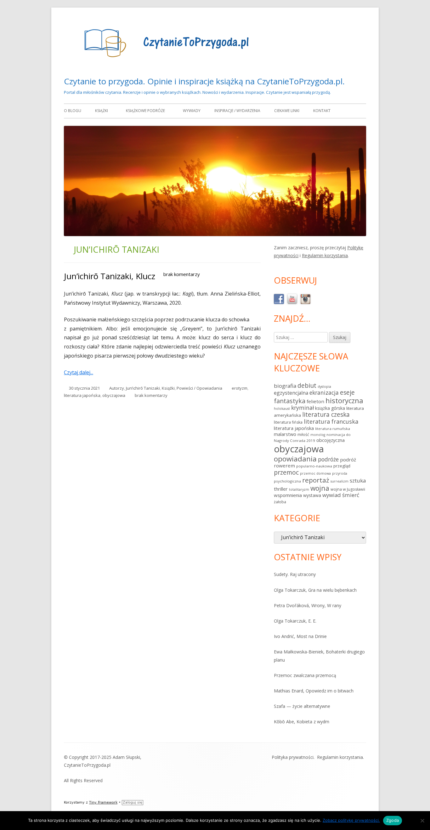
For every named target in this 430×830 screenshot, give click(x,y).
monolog (317, 434)
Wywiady (192, 110)
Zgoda (392, 820)
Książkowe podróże (145, 110)
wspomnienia (288, 495)
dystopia (324, 386)
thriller (281, 489)
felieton (315, 401)
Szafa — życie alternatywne (302, 706)
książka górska (330, 408)
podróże (328, 459)
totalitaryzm (299, 489)
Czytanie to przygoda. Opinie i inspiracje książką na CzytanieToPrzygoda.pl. (204, 81)
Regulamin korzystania (325, 255)
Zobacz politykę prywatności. (351, 820)
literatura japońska (82, 395)
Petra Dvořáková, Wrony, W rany (307, 605)
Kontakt (322, 110)
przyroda (339, 473)
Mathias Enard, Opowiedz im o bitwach (314, 691)
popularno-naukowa (314, 466)
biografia (285, 385)
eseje (347, 392)
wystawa (312, 495)
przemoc (286, 472)
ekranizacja (324, 392)
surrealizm (339, 481)
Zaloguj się (132, 802)
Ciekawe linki (286, 110)
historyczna (344, 400)
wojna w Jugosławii (348, 489)
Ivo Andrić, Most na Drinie (300, 636)
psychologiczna (287, 481)
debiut (306, 385)
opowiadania (295, 458)
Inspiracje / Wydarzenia (237, 110)
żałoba (280, 502)
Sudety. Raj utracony (295, 574)
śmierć (350, 495)
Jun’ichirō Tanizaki (143, 388)
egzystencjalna (291, 392)
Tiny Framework (103, 802)
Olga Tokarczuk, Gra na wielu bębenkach (315, 590)
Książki (101, 110)
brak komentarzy (181, 274)
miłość (303, 434)
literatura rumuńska (332, 428)
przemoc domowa (315, 473)
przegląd (341, 466)
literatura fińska (288, 422)
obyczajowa (113, 395)
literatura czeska (326, 414)
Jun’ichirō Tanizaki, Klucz (109, 276)
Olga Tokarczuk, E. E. (295, 621)
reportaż (315, 480)
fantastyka (289, 401)
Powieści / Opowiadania (199, 388)
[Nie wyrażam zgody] (422, 820)
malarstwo (285, 434)
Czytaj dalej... (81, 372)
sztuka (358, 480)
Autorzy (116, 388)
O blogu (72, 110)
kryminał (302, 407)
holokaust (282, 408)
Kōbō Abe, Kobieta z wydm (301, 722)
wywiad (331, 495)
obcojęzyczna (330, 440)
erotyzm (239, 388)
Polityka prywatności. (293, 757)
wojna (319, 488)
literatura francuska (331, 421)
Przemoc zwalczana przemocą (305, 675)
